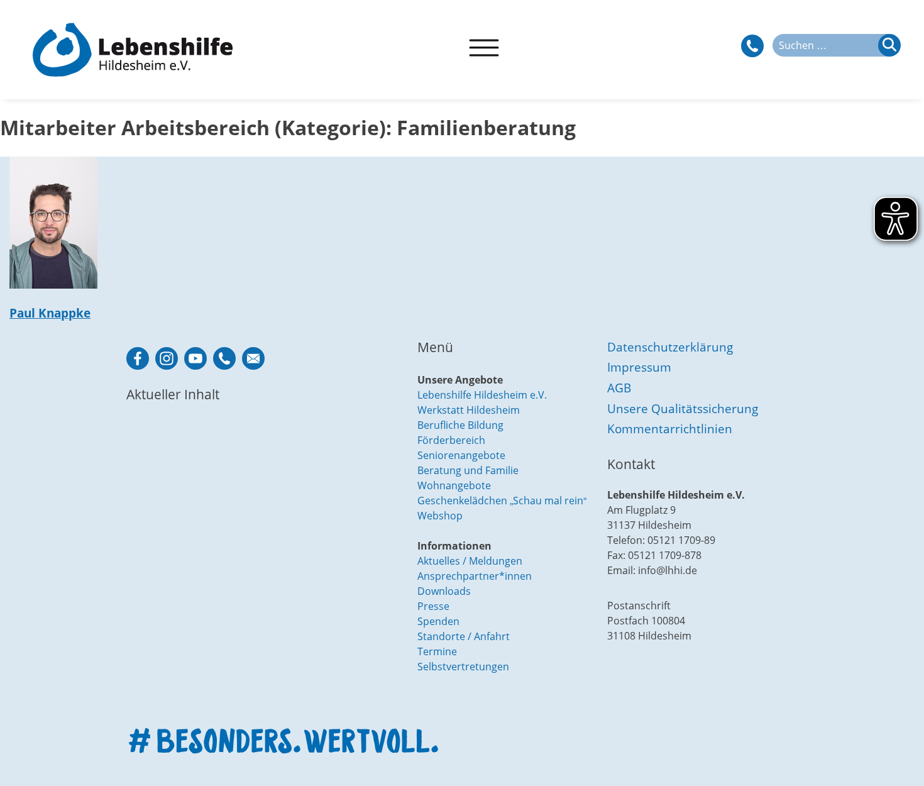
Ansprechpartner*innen (474, 576)
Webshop (440, 516)
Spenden (438, 621)
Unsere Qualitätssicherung (682, 408)
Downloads (444, 591)
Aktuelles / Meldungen (469, 561)
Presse (433, 606)
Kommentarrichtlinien (669, 428)
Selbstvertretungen (463, 666)
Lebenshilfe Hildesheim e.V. (482, 395)
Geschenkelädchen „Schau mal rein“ (501, 500)
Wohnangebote (454, 485)
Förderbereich (451, 440)
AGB (619, 387)
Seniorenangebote (461, 455)
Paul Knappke (50, 313)
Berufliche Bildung (460, 425)
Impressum (639, 366)
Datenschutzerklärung (670, 346)
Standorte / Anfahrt (463, 636)
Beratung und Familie (468, 470)
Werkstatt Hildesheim (468, 410)
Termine (437, 651)
